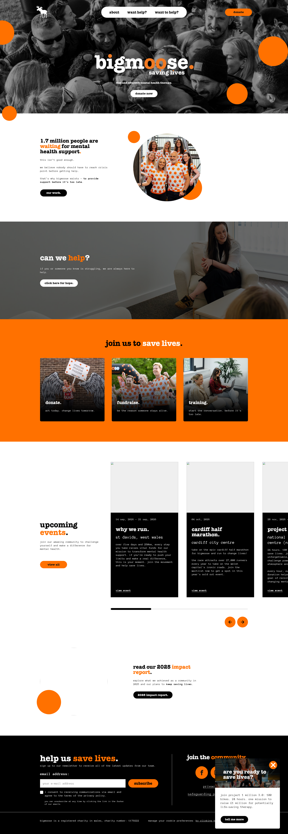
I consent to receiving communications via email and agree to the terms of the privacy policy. (83, 794)
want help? (137, 12)
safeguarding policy (206, 794)
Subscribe (143, 783)
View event (123, 590)
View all (54, 564)
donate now (144, 93)
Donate (238, 12)
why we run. (132, 529)
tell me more (234, 819)
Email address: (54, 774)
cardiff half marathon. (207, 532)
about (114, 12)
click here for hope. (59, 283)
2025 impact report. (153, 695)
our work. (53, 193)
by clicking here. (208, 820)
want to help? (167, 12)
